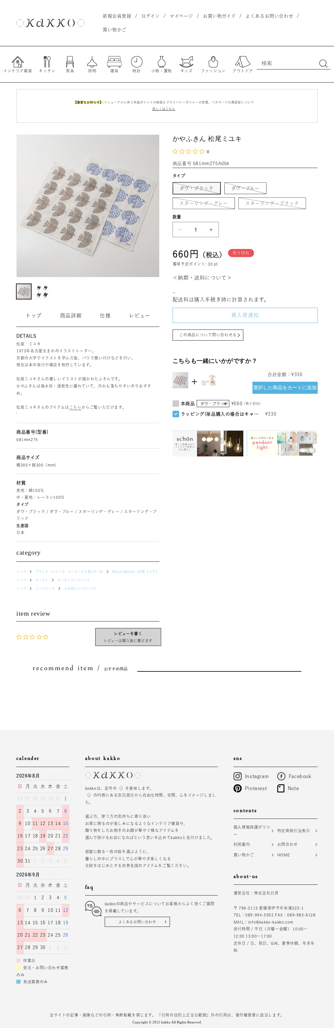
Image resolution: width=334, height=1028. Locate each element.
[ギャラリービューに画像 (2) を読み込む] (42, 291)
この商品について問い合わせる (207, 335)
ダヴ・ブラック (199, 190)
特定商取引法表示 (293, 831)
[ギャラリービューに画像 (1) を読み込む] (23, 291)
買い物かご (244, 855)
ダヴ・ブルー (247, 190)
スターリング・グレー (206, 205)
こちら (75, 407)
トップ (33, 315)
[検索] (323, 63)
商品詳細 (71, 315)
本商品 (188, 403)
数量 (177, 217)
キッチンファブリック (73, 580)
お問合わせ (287, 844)
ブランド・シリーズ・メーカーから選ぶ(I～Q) (69, 571)
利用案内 (242, 844)
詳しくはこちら (163, 108)
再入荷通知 (245, 315)
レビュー (139, 315)
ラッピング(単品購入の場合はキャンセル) (221, 414)
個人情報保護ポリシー (252, 830)
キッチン (41, 580)
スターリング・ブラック (274, 205)
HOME (283, 855)
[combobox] (293, 62)
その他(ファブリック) (80, 588)
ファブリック (45, 588)
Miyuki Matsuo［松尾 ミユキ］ (135, 571)
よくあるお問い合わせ (137, 922)
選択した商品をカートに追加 (285, 387)
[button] (190, 151)
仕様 (105, 315)
